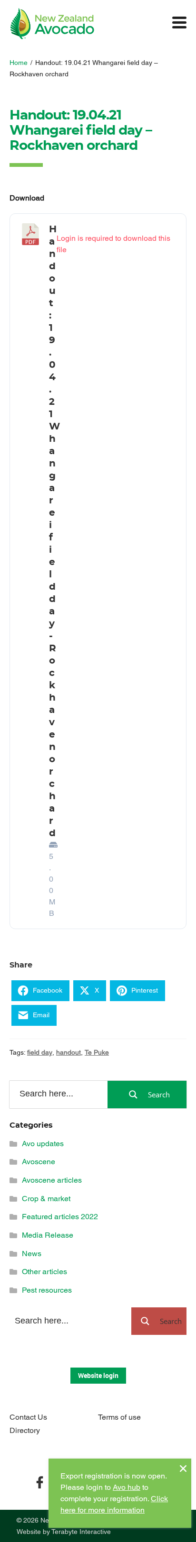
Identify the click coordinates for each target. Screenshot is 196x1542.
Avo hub (126, 1487)
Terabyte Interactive (81, 1531)
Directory (25, 1430)
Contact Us (28, 1417)
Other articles (44, 1271)
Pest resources (47, 1290)
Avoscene (38, 1161)
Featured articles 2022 (60, 1216)
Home (19, 62)
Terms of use (119, 1417)
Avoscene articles (52, 1180)
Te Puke (97, 1052)
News (31, 1253)
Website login (98, 1375)
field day (39, 1052)
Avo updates (43, 1143)
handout (68, 1052)
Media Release (47, 1235)
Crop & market (46, 1198)
